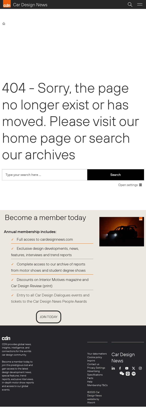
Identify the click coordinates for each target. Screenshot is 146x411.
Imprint (91, 360)
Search (115, 175)
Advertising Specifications (95, 372)
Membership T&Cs (97, 385)
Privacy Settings (96, 367)
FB (121, 368)
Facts (90, 378)
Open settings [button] (128, 185)
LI (114, 368)
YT (127, 368)
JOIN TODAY (49, 317)
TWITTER (134, 368)
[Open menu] (140, 4)
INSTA (141, 368)
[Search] (130, 4)
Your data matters (97, 353)
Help (89, 381)
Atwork (91, 402)
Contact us (93, 364)
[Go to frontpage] (25, 3)
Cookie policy (94, 357)
